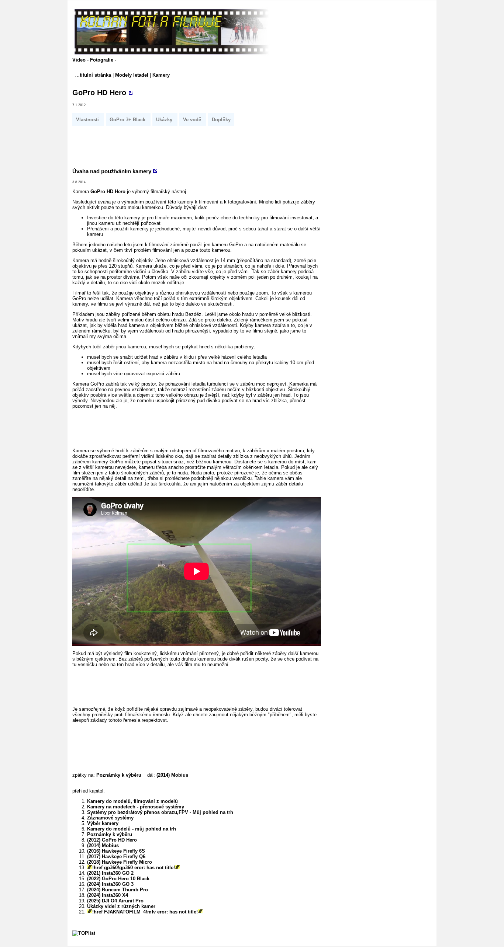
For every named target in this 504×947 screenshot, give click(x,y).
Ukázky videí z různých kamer (121, 906)
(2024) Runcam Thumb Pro (117, 889)
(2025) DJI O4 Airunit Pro (115, 901)
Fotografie (102, 60)
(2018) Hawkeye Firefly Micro (119, 862)
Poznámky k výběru (118, 775)
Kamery (161, 75)
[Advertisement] (206, 144)
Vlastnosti (88, 119)
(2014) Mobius (172, 775)
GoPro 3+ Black (128, 119)
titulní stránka (95, 75)
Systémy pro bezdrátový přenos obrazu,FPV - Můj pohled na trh (160, 812)
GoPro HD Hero (99, 92)
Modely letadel (131, 75)
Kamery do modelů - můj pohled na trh (131, 829)
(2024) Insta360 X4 (107, 895)
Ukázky (165, 119)
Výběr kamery (102, 823)
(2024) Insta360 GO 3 (110, 884)
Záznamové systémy (110, 818)
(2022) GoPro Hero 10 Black (118, 878)
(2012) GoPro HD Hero (112, 840)
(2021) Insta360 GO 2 (110, 873)
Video (79, 60)
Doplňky (221, 119)
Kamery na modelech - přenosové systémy (135, 807)
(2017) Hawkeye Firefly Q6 (116, 856)
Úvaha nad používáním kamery (111, 171)
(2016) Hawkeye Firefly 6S (116, 851)
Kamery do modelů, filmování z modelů (132, 801)
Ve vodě (193, 119)
